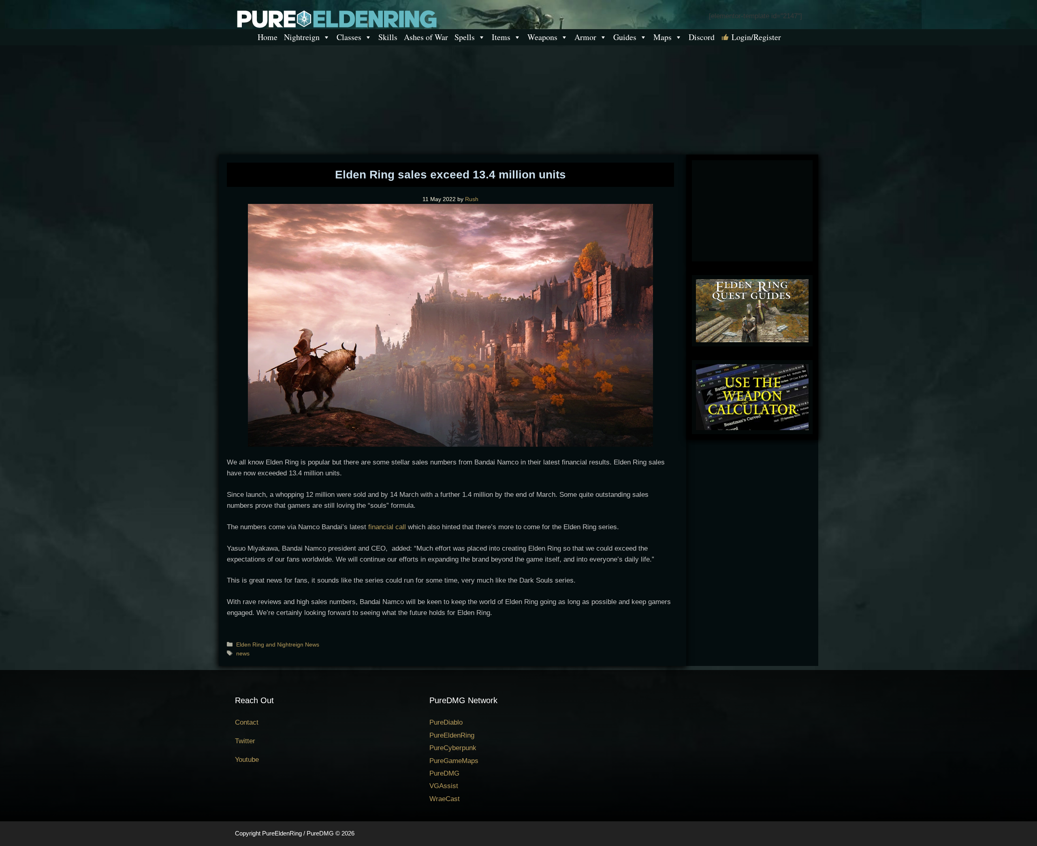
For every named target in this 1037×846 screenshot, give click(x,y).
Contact (246, 722)
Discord (702, 37)
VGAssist (443, 786)
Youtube (247, 759)
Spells (464, 37)
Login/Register (756, 37)
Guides (624, 37)
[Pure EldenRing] (336, 18)
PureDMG (444, 773)
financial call (387, 527)
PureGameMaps (453, 761)
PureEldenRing (451, 735)
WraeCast (444, 799)
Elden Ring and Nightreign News (277, 644)
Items (501, 37)
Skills (387, 37)
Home (267, 37)
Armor (585, 37)
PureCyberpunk (452, 748)
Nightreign (302, 37)
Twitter (245, 741)
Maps (662, 37)
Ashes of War (426, 37)
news (243, 653)
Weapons (542, 37)
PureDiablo (446, 722)
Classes (349, 37)
